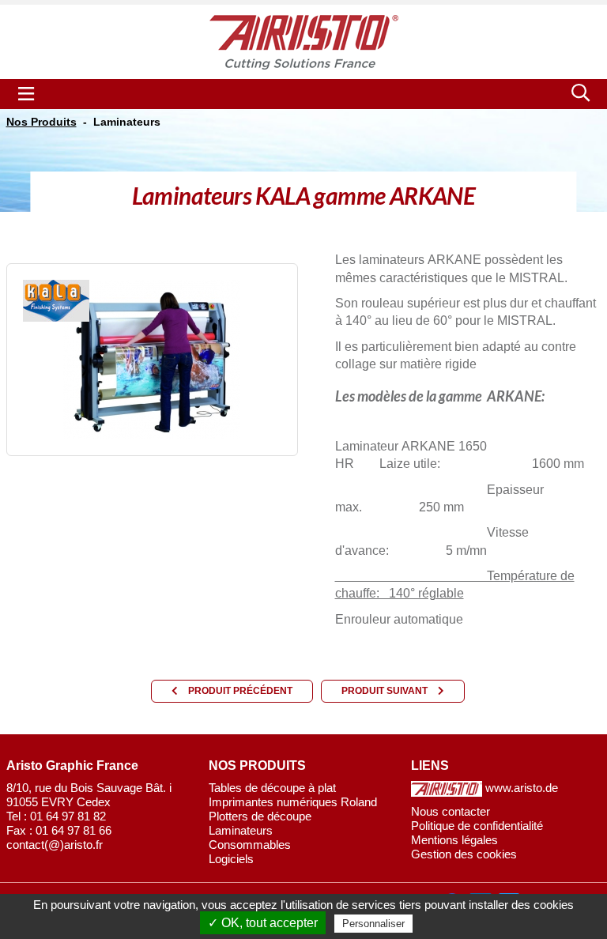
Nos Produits (41, 121)
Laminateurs (126, 121)
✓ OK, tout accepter (263, 923)
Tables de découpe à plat (272, 787)
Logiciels (231, 858)
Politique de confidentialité (477, 825)
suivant (385, 690)
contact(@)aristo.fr (54, 844)
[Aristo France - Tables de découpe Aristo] (304, 42)
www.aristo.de (520, 787)
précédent (240, 690)
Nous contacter (450, 811)
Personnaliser (373, 924)
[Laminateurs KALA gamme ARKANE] (151, 358)
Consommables (250, 844)
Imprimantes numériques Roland (293, 802)
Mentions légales (454, 840)
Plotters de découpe (260, 816)
